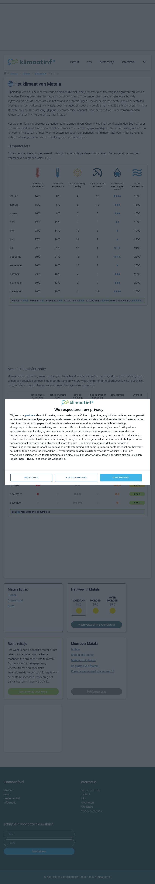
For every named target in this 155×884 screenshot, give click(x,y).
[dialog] (77, 442)
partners (30, 415)
